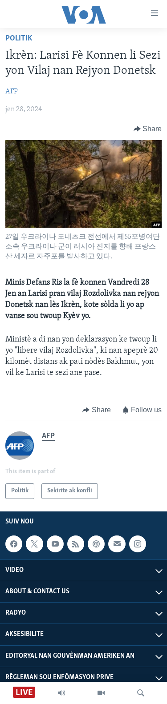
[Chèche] (140, 693)
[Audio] (61, 693)
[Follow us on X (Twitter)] (34, 543)
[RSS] (75, 543)
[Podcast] (96, 543)
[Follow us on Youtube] (55, 543)
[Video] (101, 693)
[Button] (148, 129)
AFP (11, 91)
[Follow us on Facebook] (13, 543)
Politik (18, 39)
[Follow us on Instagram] (137, 543)
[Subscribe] (116, 543)
